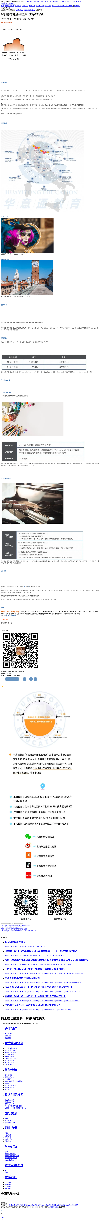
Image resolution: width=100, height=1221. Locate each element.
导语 (6, 1118)
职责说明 (8, 1038)
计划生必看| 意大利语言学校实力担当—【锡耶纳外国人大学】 (19, 931)
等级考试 (25, 6)
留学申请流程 (9, 1087)
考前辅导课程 (9, 1056)
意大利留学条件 (10, 1085)
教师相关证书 (9, 1139)
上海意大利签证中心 (45, 1205)
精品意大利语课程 (11, 1052)
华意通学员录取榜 (11, 1158)
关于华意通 (69, 6)
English (62, 2)
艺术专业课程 (9, 1062)
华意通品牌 (8, 1034)
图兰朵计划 (8, 1075)
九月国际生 (8, 1079)
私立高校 (48, 6)
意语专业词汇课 (10, 1058)
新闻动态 (19, 10)
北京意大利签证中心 (31, 1205)
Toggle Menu (5, 8)
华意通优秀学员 (10, 1154)
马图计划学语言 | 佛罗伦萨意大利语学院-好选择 (14, 929)
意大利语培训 (9, 6)
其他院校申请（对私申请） (14, 1081)
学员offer (55, 6)
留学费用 (8, 1083)
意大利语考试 (14, 1165)
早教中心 (55, 1205)
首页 (2, 6)
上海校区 (36, 2)
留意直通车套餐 (10, 1050)
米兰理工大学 (9, 1100)
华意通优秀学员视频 (12, 1156)
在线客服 (4, 1203)
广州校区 (43, 2)
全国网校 (56, 2)
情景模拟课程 (9, 1054)
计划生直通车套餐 (11, 1048)
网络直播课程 (9, 1064)
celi (6, 1170)
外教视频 (8, 1135)
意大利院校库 (14, 1094)
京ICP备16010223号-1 (34, 1207)
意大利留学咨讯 (29, 10)
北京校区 (30, 2)
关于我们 (11, 1028)
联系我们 (77, 6)
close (2, 1217)
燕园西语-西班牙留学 (16, 1205)
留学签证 (8, 1089)
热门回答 (8, 1141)
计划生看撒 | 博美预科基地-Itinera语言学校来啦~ (15, 925)
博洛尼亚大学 (9, 1102)
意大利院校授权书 (11, 1122)
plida (6, 1172)
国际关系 (61, 6)
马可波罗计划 (9, 1077)
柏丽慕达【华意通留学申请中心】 (16, 1108)
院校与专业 (40, 6)
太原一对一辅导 (72, 1205)
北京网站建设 (54, 1207)
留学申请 (32, 6)
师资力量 (18, 6)
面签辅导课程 (9, 1060)
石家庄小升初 (62, 1205)
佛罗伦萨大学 (9, 1104)
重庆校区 (49, 2)
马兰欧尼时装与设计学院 (13, 1106)
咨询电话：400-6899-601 (73, 2)
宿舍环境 (8, 1036)
